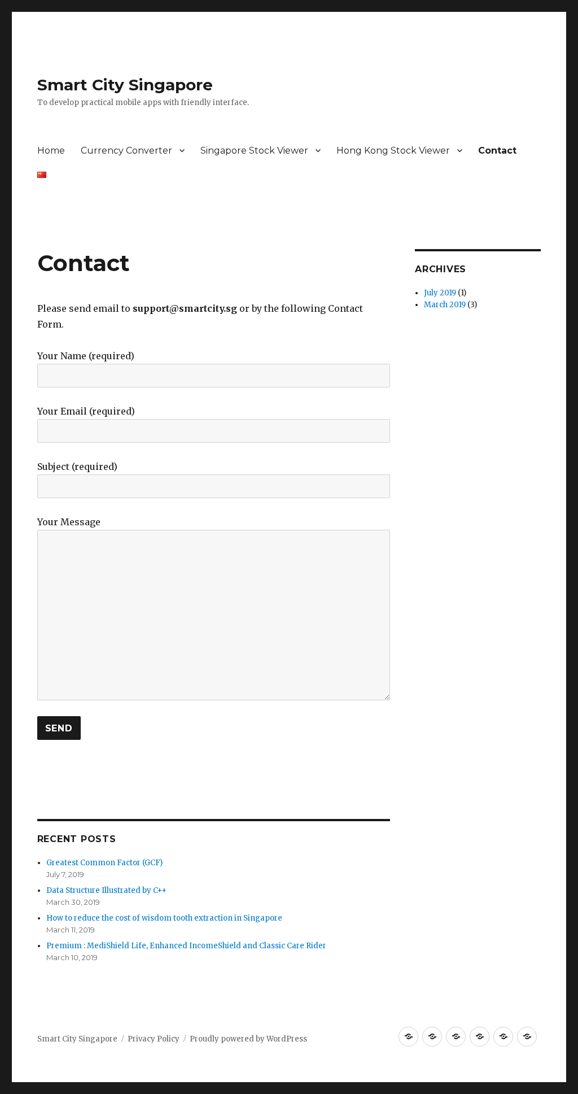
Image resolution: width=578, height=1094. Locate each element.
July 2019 (440, 293)
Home (51, 150)
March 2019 (445, 305)
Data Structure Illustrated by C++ (106, 890)
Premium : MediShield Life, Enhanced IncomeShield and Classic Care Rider (186, 946)
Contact (497, 150)
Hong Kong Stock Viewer (393, 150)
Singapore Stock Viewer (254, 150)
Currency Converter (126, 150)
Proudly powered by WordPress (248, 1039)
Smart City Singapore (125, 84)
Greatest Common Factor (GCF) (104, 863)
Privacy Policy (153, 1039)
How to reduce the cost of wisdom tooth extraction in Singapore (164, 918)
